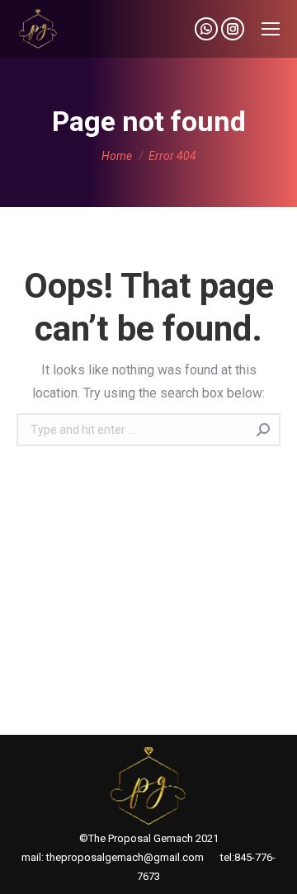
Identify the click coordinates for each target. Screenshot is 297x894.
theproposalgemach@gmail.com (125, 857)
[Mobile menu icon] (270, 29)
